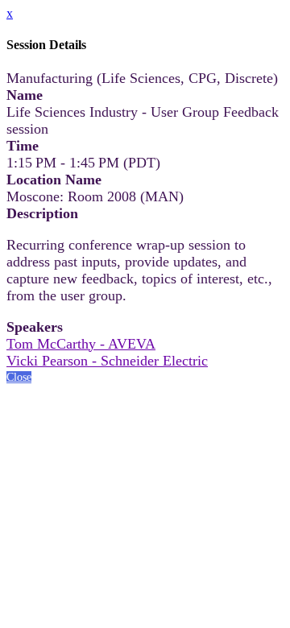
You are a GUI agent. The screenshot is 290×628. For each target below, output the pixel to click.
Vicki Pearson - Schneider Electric (107, 361)
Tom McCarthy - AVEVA (80, 344)
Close (18, 377)
